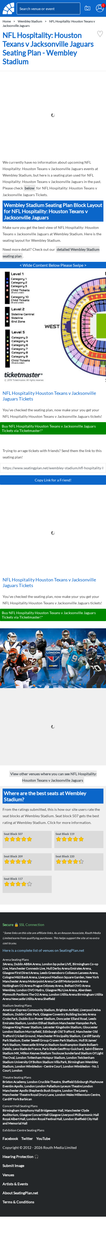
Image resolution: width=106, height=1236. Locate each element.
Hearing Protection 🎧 (21, 1156)
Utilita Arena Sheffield (40, 999)
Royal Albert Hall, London (20, 1119)
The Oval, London (14, 1057)
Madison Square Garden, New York (75, 977)
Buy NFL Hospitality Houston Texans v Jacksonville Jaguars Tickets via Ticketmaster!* (49, 428)
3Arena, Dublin (13, 964)
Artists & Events (15, 1184)
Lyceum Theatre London (76, 1086)
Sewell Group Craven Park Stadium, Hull (57, 1040)
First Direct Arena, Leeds (31, 973)
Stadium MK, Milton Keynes (21, 1053)
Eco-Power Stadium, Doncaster (49, 1019)
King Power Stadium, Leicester (35, 1027)
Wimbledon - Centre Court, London (50, 1066)
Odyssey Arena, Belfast (58, 986)
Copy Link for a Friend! (53, 480)
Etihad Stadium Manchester (56, 1023)
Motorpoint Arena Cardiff (45, 981)
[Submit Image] (87, 8)
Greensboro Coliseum (63, 973)
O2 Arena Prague (30, 986)
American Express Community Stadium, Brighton (35, 1010)
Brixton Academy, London (20, 1082)
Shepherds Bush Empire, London (51, 1090)
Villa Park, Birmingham (69, 1062)
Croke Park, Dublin (15, 1019)
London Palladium (48, 1086)
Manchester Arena (15, 981)
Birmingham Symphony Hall (21, 1110)
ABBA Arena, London (38, 964)
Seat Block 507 (13, 834)
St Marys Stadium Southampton (57, 1045)
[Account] (100, 8)
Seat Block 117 (13, 878)
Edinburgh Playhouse (88, 1082)
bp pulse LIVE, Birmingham (71, 964)
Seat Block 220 (65, 856)
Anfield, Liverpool (81, 1010)
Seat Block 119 (65, 834)
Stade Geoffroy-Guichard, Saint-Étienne (76, 1049)
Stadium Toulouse (52, 1053)
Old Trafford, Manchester (75, 1031)
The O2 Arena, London (44, 994)
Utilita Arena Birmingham (77, 994)
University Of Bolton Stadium (34, 1062)
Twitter (27, 1138)
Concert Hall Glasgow (46, 1115)
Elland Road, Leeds (83, 1019)
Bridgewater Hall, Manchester (61, 1110)
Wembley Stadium (30, 21)
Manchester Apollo (15, 1090)
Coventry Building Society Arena (74, 1014)
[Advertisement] (53, 115)
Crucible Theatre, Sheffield (56, 1082)
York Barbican (22, 1099)
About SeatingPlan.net (20, 1193)
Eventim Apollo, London (19, 1086)
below (29, 188)
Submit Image (13, 1165)
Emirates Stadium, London (20, 1023)
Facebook (10, 1138)
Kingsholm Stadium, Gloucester (77, 1027)
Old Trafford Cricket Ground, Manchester (50, 1034)
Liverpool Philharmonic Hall (80, 1115)
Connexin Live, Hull (39, 968)
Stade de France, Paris (34, 1049)
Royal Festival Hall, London (56, 1119)
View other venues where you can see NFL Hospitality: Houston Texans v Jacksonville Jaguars (53, 776)
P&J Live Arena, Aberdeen (74, 990)
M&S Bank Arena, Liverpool (32, 977)
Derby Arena (61, 968)
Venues (8, 1175)
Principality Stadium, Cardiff (72, 1036)
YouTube (43, 1138)
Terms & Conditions (18, 1202)
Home (7, 21)
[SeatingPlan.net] (8, 8)
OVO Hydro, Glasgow (42, 990)
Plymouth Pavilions (15, 994)
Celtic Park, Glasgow (38, 1014)
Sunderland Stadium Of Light (84, 1053)
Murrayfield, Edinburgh (41, 1031)
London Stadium (14, 1031)
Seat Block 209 (13, 856)
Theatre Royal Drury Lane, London (42, 1095)
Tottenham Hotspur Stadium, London (52, 1057)
